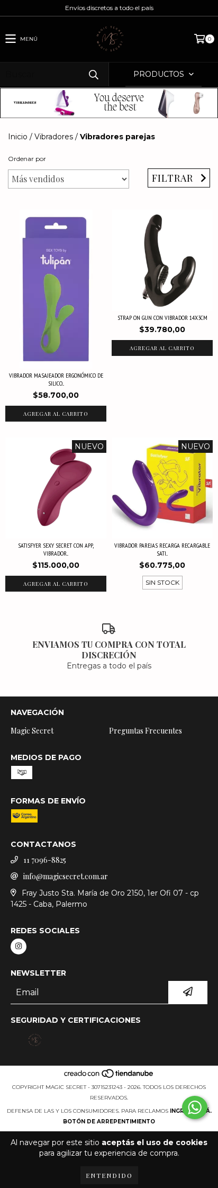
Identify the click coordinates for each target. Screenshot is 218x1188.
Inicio (18, 136)
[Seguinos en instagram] (18, 946)
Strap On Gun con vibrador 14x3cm (162, 317)
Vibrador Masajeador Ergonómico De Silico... (56, 379)
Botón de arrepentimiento (109, 1121)
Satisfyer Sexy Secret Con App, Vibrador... (56, 549)
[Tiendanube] (109, 1076)
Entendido (109, 1175)
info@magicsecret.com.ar (65, 876)
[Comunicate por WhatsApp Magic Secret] (194, 1107)
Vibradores (53, 136)
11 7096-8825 (44, 860)
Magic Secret (32, 731)
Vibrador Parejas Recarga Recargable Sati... (162, 549)
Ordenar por (27, 159)
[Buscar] (93, 74)
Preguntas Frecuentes (145, 731)
